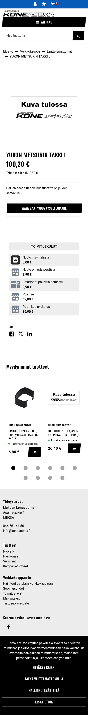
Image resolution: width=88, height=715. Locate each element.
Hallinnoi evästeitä (44, 690)
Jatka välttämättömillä (44, 678)
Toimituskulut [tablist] (44, 246)
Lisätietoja (44, 702)
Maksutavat (11, 598)
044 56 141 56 (13, 526)
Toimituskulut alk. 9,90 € (22, 173)
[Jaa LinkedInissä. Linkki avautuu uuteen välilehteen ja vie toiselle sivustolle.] (31, 335)
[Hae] (78, 35)
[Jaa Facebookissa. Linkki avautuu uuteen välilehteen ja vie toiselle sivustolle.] (13, 335)
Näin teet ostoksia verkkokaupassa (28, 584)
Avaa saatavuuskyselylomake (44, 208)
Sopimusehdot (13, 588)
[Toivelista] (44, 4)
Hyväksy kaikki (44, 667)
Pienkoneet (11, 556)
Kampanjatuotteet (15, 566)
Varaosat (9, 561)
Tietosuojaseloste (16, 603)
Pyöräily (9, 551)
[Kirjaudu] (36, 4)
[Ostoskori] (53, 4)
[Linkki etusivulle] (28, 13)
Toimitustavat (12, 593)
